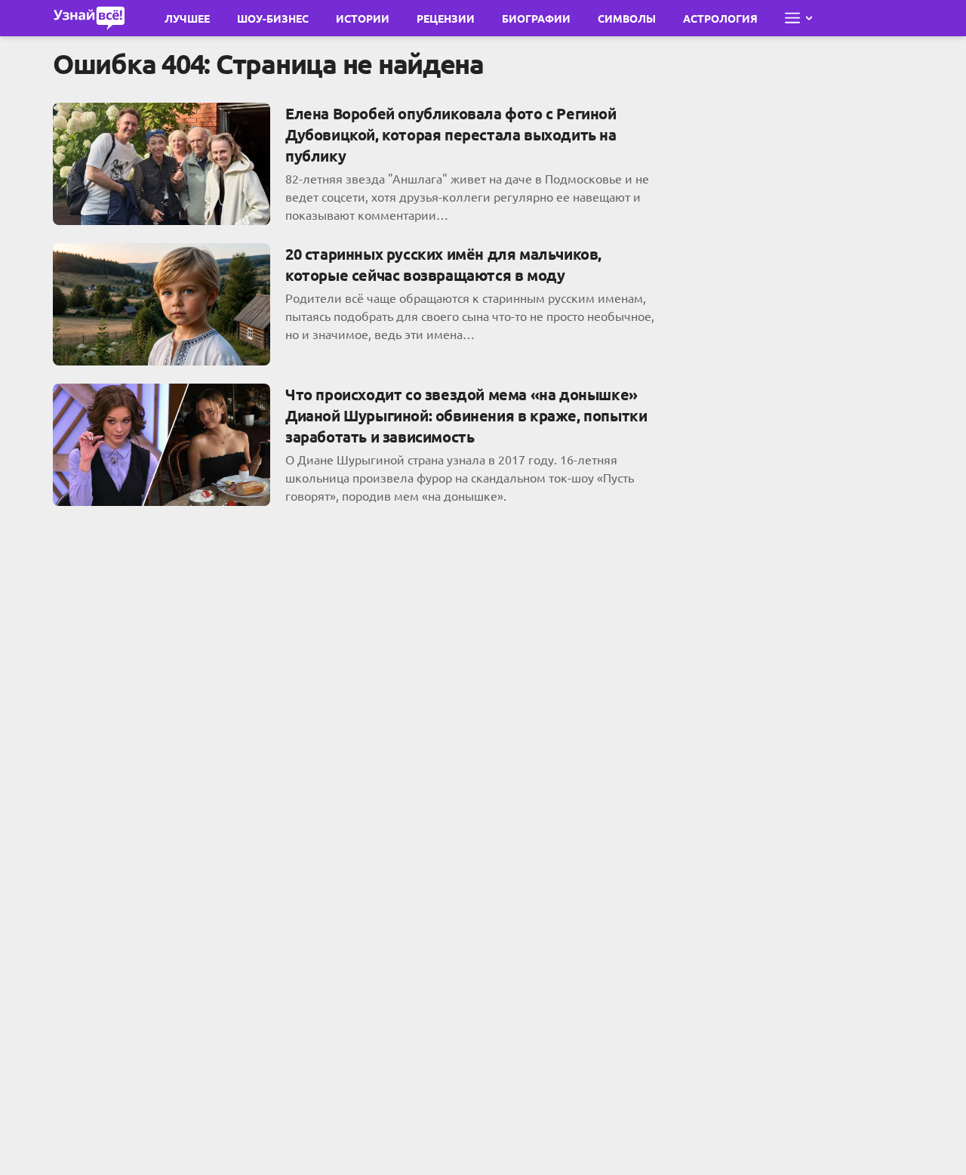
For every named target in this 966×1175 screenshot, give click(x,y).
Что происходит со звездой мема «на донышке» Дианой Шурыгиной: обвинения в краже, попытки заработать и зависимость (466, 415)
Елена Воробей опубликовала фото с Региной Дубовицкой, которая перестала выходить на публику (451, 134)
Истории (362, 18)
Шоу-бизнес (273, 18)
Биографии (536, 18)
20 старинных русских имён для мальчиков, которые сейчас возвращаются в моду (443, 264)
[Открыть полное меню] (798, 18)
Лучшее (187, 18)
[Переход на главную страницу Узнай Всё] (89, 18)
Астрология (720, 18)
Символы (627, 18)
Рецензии (446, 18)
